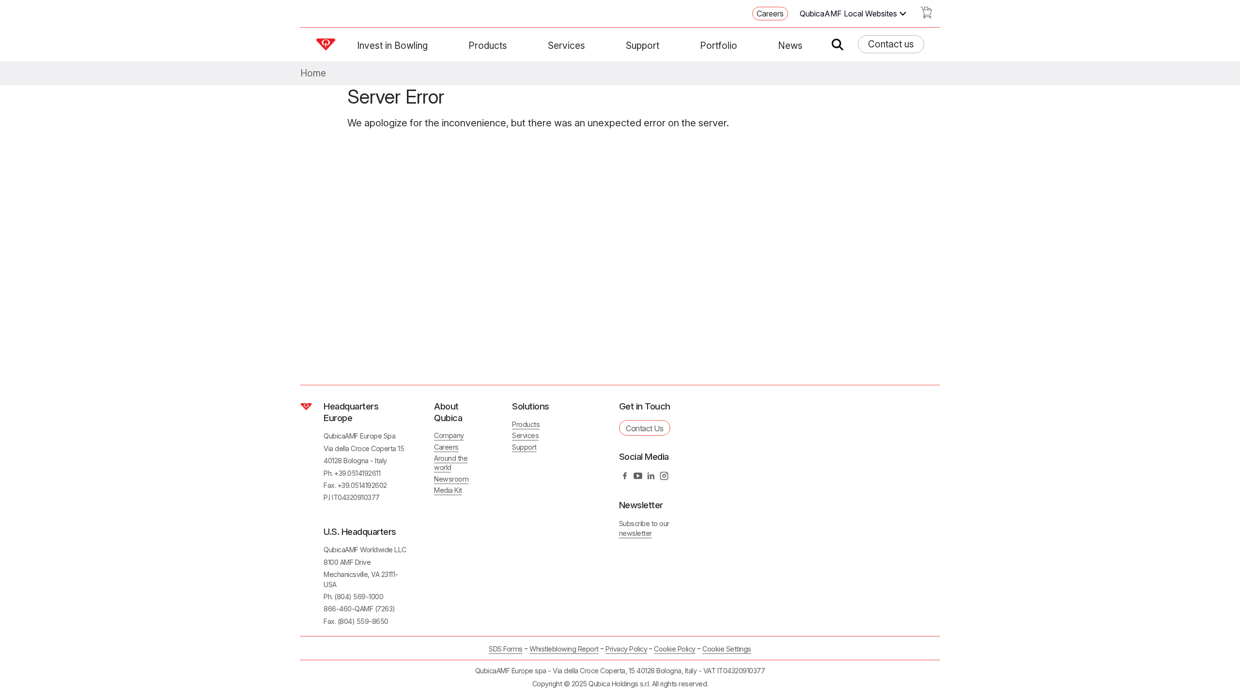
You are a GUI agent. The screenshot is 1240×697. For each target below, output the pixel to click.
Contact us (891, 44)
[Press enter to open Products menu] (513, 45)
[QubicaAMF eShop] (926, 15)
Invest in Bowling (392, 45)
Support (642, 45)
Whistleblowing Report (564, 649)
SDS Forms (506, 649)
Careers (770, 13)
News (790, 45)
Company (449, 435)
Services (566, 45)
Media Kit (448, 490)
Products (487, 45)
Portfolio (718, 45)
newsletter (635, 533)
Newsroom (451, 479)
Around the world (450, 462)
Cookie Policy (675, 649)
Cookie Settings (726, 649)
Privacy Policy (626, 649)
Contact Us (644, 428)
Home (313, 73)
